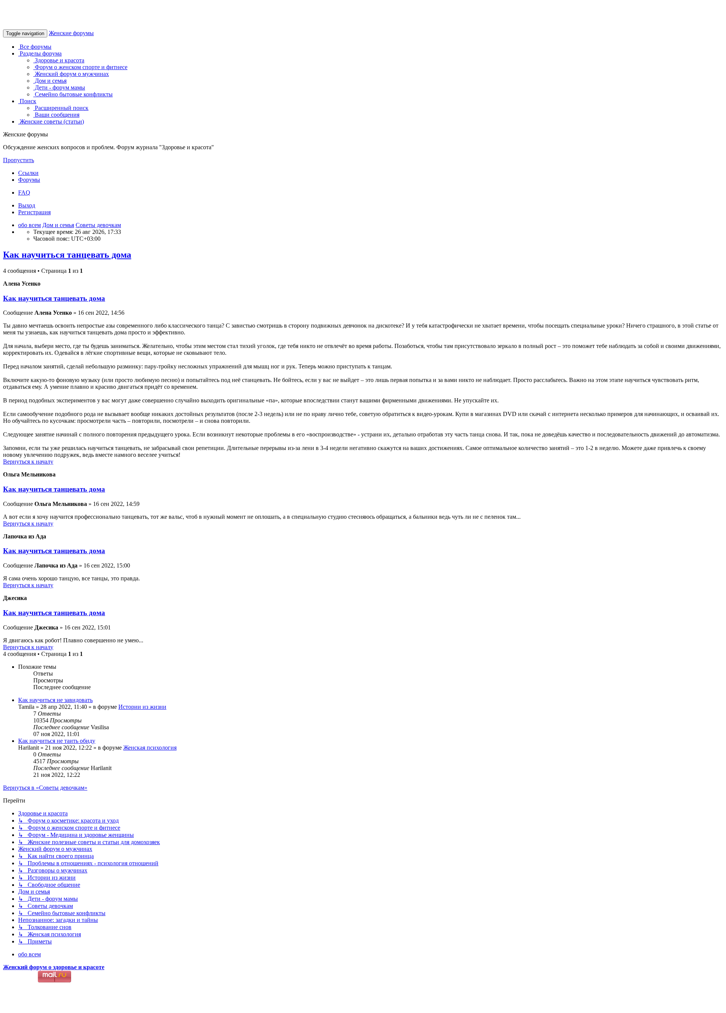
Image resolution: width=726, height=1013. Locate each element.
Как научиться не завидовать (55, 700)
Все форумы (34, 46)
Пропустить (18, 160)
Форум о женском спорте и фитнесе (80, 67)
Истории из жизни (142, 707)
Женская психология (150, 747)
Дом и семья (50, 80)
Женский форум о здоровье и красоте (53, 967)
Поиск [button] (27, 101)
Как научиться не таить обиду (56, 741)
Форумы (29, 179)
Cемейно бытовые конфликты (73, 94)
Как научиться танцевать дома (67, 255)
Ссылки (28, 173)
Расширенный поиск (60, 108)
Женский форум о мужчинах (71, 74)
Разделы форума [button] (40, 53)
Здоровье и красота (58, 60)
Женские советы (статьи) (51, 121)
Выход (26, 205)
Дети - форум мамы (59, 87)
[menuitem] (24, 192)
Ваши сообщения (56, 114)
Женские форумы (71, 33)
